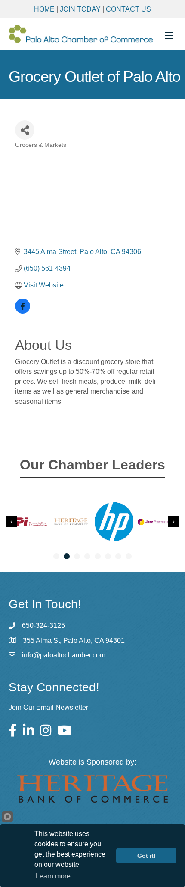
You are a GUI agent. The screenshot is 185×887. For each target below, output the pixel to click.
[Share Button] (24, 130)
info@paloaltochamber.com (63, 655)
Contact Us (128, 9)
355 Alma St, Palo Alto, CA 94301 (74, 640)
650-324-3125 (43, 625)
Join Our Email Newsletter (48, 707)
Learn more (53, 876)
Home (44, 9)
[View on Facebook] (22, 311)
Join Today (80, 9)
